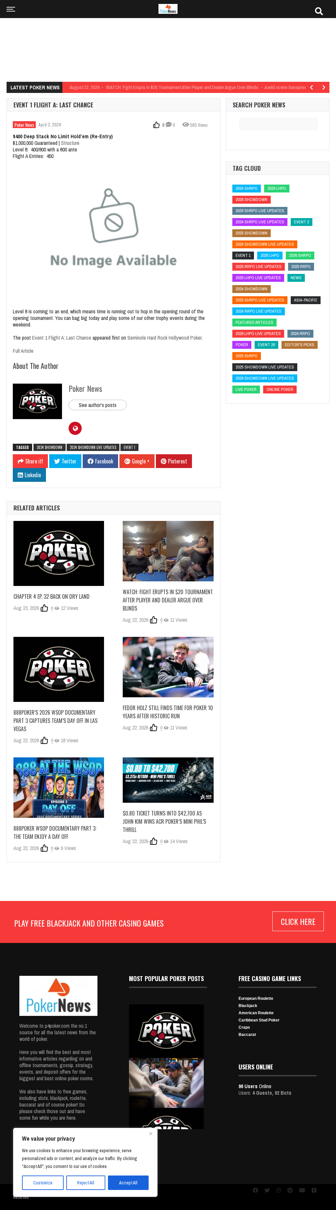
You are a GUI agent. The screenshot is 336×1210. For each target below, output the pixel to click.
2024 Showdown (49, 447)
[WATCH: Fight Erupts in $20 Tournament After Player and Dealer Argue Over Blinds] (168, 551)
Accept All (128, 1183)
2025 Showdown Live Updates (265, 367)
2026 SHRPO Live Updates (260, 210)
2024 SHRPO (247, 188)
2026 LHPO (276, 188)
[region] (85, 1162)
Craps (244, 1027)
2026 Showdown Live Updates (265, 378)
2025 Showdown (251, 233)
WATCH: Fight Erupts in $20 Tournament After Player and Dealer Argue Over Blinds (168, 600)
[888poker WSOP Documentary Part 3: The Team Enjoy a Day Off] (58, 787)
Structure (70, 142)
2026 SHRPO (300, 255)
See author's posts (97, 405)
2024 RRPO (300, 333)
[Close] (151, 1133)
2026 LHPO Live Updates (258, 333)
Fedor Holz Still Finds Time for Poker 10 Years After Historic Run (168, 712)
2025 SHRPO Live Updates (260, 300)
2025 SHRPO (247, 356)
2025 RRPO (301, 266)
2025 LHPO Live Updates (258, 277)
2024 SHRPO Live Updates (260, 222)
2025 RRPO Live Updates (259, 266)
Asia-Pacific (305, 300)
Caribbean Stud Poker (259, 1020)
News (296, 277)
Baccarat (247, 1034)
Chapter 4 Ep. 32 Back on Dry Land (51, 596)
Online (255, 1086)
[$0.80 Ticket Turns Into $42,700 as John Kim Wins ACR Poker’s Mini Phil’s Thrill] (168, 780)
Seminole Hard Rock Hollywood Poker (164, 337)
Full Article (23, 350)
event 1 (129, 447)
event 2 (301, 222)
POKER (242, 344)
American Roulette (256, 1013)
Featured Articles (254, 322)
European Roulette (256, 998)
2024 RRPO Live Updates (259, 311)
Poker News (24, 124)
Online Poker (279, 389)
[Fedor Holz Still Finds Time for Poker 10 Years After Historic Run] (168, 667)
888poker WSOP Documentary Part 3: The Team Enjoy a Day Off (54, 832)
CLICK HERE (298, 921)
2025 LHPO (270, 255)
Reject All (85, 1183)
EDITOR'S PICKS (299, 344)
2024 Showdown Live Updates (93, 447)
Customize (42, 1183)
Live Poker (246, 389)
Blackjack (248, 1005)
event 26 (266, 344)
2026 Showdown (251, 199)
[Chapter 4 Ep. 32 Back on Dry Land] (58, 553)
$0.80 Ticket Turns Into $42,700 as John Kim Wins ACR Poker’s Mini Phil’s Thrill (164, 821)
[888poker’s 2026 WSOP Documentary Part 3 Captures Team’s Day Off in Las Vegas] (58, 669)
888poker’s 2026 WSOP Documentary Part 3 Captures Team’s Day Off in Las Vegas (55, 720)
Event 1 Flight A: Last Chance (61, 337)
